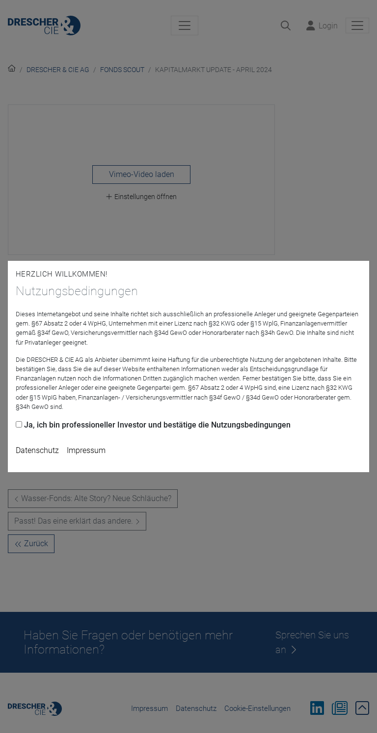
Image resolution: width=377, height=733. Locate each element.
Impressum (86, 450)
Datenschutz (37, 450)
